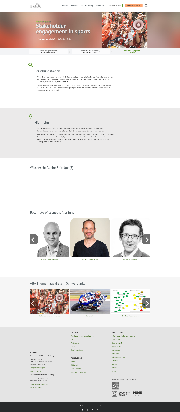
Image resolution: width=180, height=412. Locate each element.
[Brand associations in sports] (130, 290)
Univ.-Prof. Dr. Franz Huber (130, 260)
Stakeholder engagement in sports (49, 316)
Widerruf (115, 368)
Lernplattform (76, 369)
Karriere (115, 361)
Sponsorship (90, 316)
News (114, 371)
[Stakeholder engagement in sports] (49, 290)
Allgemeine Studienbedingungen (123, 336)
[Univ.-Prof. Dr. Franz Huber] (130, 219)
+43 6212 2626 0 (36, 371)
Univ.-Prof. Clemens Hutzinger (49, 260)
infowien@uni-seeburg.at (39, 384)
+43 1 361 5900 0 (36, 388)
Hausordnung (116, 346)
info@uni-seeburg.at (37, 368)
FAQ (72, 339)
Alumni (73, 361)
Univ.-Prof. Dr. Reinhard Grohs (89, 260)
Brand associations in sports (130, 316)
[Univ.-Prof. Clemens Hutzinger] (49, 219)
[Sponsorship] (90, 290)
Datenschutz (116, 339)
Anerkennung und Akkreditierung (82, 336)
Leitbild (73, 346)
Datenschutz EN (117, 343)
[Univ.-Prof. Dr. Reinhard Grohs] (90, 219)
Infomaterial (116, 353)
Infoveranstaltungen (119, 357)
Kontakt (114, 364)
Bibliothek (74, 365)
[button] (146, 5)
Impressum (116, 350)
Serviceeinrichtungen (78, 372)
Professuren (75, 343)
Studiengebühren (77, 350)
